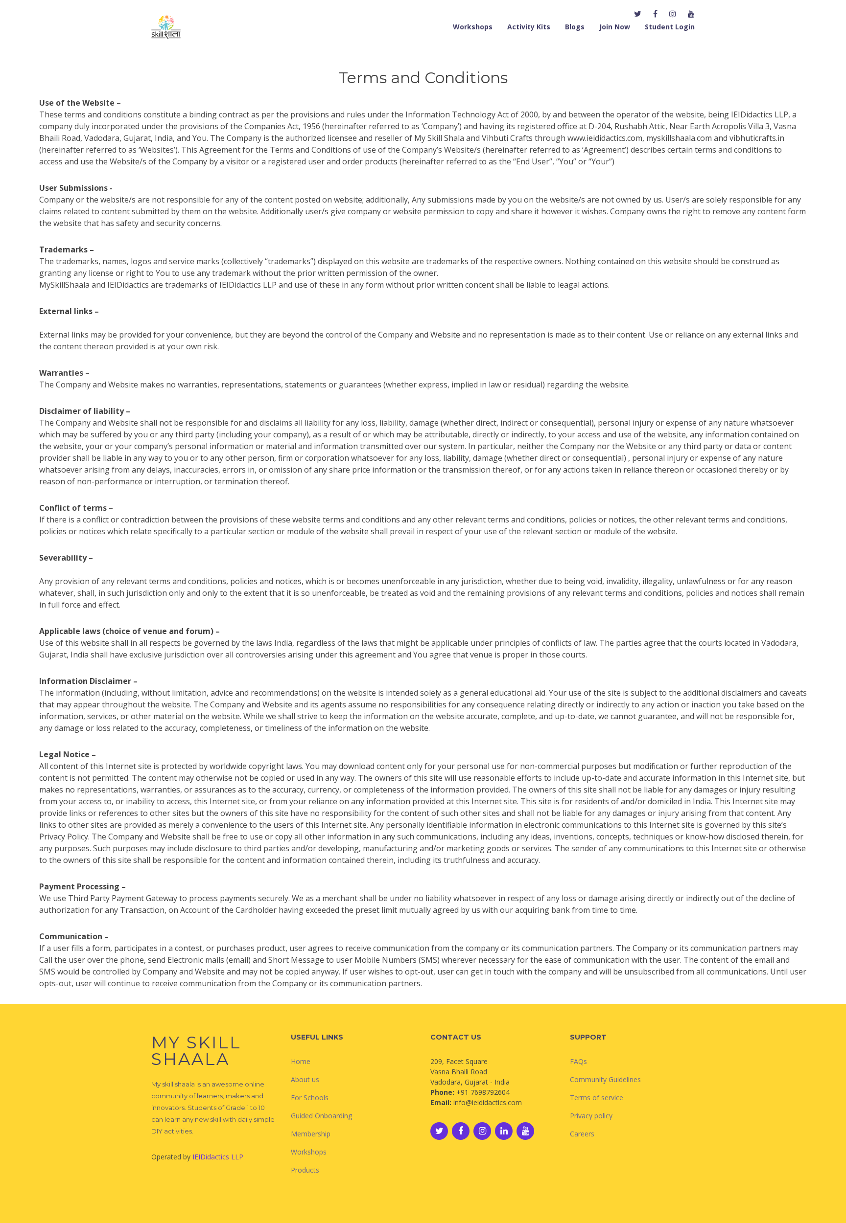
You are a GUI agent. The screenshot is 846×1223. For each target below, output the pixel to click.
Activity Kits (528, 26)
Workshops (473, 26)
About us (305, 1079)
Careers (582, 1133)
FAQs (578, 1061)
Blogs (575, 26)
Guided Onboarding (321, 1115)
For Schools (310, 1097)
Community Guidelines (605, 1079)
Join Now (614, 26)
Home (300, 1061)
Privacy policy (591, 1115)
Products (305, 1170)
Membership (310, 1133)
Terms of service (596, 1097)
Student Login (670, 26)
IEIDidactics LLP (217, 1156)
